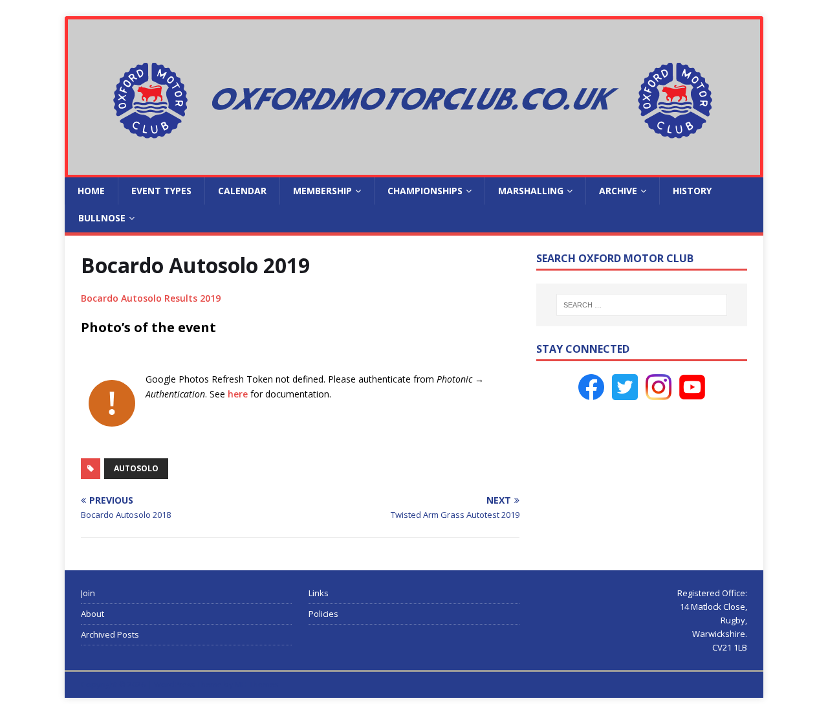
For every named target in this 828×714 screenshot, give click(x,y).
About (92, 613)
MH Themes (256, 684)
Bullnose (101, 218)
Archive (618, 190)
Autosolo (136, 468)
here (238, 394)
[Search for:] (642, 305)
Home (91, 190)
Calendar (242, 190)
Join (88, 593)
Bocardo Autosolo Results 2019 (151, 298)
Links (319, 593)
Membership (322, 190)
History (692, 190)
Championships (425, 190)
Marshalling (530, 190)
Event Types (161, 190)
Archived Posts (110, 634)
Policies (323, 613)
